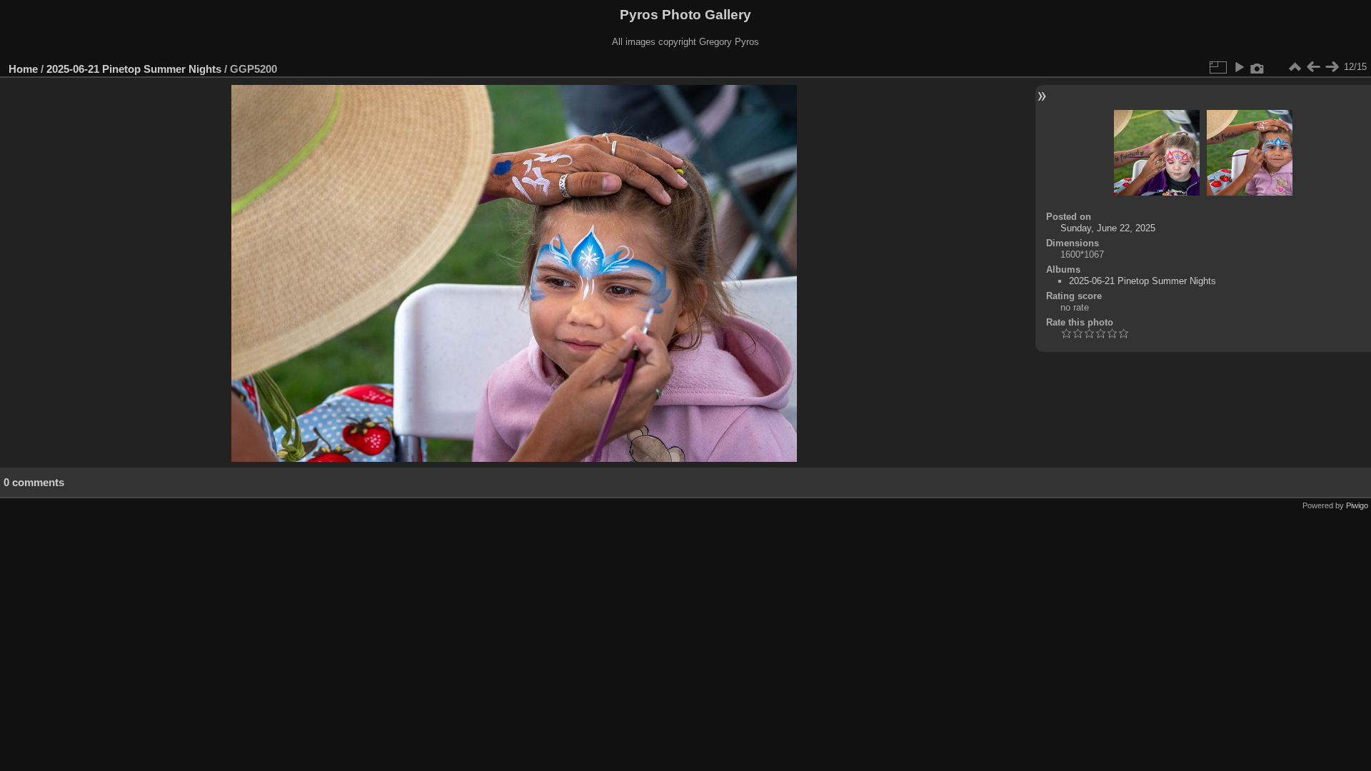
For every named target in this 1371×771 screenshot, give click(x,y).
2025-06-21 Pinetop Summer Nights (133, 69)
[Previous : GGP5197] (1313, 67)
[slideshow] (1239, 67)
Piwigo (1357, 505)
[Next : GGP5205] (1331, 67)
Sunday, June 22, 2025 (1107, 228)
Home (23, 69)
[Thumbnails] (1294, 67)
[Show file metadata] (1257, 67)
